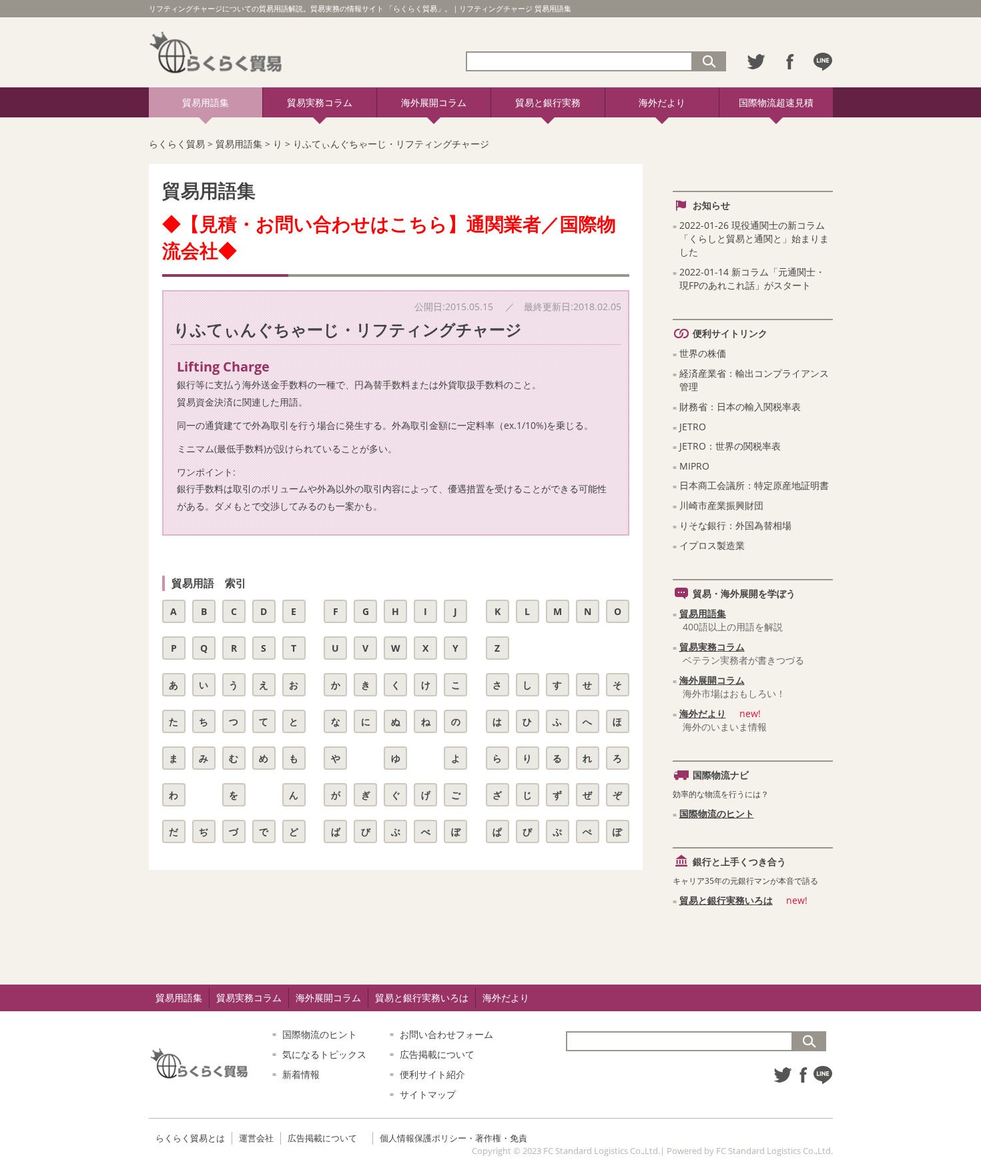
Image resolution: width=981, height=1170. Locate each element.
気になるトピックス (324, 1054)
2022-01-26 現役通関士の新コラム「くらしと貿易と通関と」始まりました (754, 238)
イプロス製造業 (712, 545)
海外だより (662, 102)
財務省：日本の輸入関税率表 (740, 406)
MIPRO (694, 466)
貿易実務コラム (319, 102)
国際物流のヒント (716, 813)
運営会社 (256, 1138)
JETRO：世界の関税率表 (730, 446)
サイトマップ (428, 1094)
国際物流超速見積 (776, 102)
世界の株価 (702, 353)
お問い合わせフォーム (446, 1034)
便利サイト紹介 (432, 1074)
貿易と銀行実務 (548, 102)
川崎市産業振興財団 (721, 505)
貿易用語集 (205, 102)
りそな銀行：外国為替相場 (735, 525)
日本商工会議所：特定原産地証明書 (754, 485)
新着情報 (301, 1074)
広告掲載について (437, 1054)
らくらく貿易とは (190, 1138)
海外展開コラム (433, 102)
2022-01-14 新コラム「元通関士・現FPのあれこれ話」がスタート (752, 278)
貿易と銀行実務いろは (726, 900)
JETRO (692, 426)
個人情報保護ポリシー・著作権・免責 (453, 1138)
